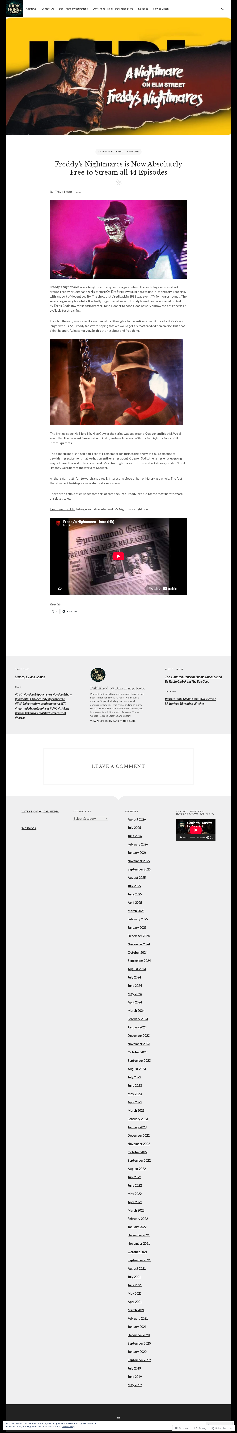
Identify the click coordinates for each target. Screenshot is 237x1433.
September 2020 (139, 1343)
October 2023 (137, 1052)
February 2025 (138, 919)
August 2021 (137, 1268)
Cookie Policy (68, 1426)
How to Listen (161, 8)
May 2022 (135, 1194)
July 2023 (134, 1077)
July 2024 (134, 977)
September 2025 (139, 869)
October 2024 (137, 952)
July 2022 (134, 1177)
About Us (31, 8)
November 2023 (139, 1044)
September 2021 (139, 1260)
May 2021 (135, 1293)
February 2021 (138, 1318)
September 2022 (139, 1160)
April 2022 (135, 1202)
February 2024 (138, 1019)
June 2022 (135, 1185)
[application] (195, 830)
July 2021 (134, 1277)
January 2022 (137, 1227)
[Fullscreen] (212, 837)
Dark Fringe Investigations (73, 8)
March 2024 (136, 1010)
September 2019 (139, 1360)
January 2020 (137, 1352)
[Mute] (207, 837)
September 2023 (139, 1060)
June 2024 (135, 986)
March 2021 (136, 1310)
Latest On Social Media (40, 811)
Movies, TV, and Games (30, 677)
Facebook (29, 828)
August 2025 (137, 877)
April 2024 (135, 1002)
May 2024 (135, 994)
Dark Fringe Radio (112, 152)
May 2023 (135, 1094)
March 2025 (136, 911)
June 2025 (135, 894)
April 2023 (135, 1102)
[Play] (180, 837)
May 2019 (135, 1385)
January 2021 (137, 1327)
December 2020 (139, 1335)
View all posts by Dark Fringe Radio (113, 721)
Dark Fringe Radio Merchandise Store (113, 8)
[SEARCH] (222, 9)
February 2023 (138, 1119)
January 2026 (137, 853)
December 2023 (139, 1035)
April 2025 (135, 902)
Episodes (143, 8)
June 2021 (135, 1285)
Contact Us (47, 8)
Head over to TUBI (62, 509)
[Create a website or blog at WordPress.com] (118, 1418)
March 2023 (136, 1110)
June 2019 (135, 1377)
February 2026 (138, 844)
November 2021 (139, 1243)
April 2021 (135, 1302)
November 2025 (139, 861)
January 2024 (137, 1027)
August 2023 (137, 1069)
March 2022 (136, 1210)
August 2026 (137, 819)
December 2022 (139, 1135)
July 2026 (134, 828)
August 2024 (137, 969)
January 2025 (137, 927)
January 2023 (137, 1127)
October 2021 (137, 1252)
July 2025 (134, 886)
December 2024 (139, 936)
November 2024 (139, 944)
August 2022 (137, 1169)
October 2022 (137, 1152)
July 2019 (134, 1368)
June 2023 (135, 1085)
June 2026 (135, 836)
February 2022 (138, 1219)
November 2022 (139, 1144)
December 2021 (139, 1235)
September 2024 (139, 961)
